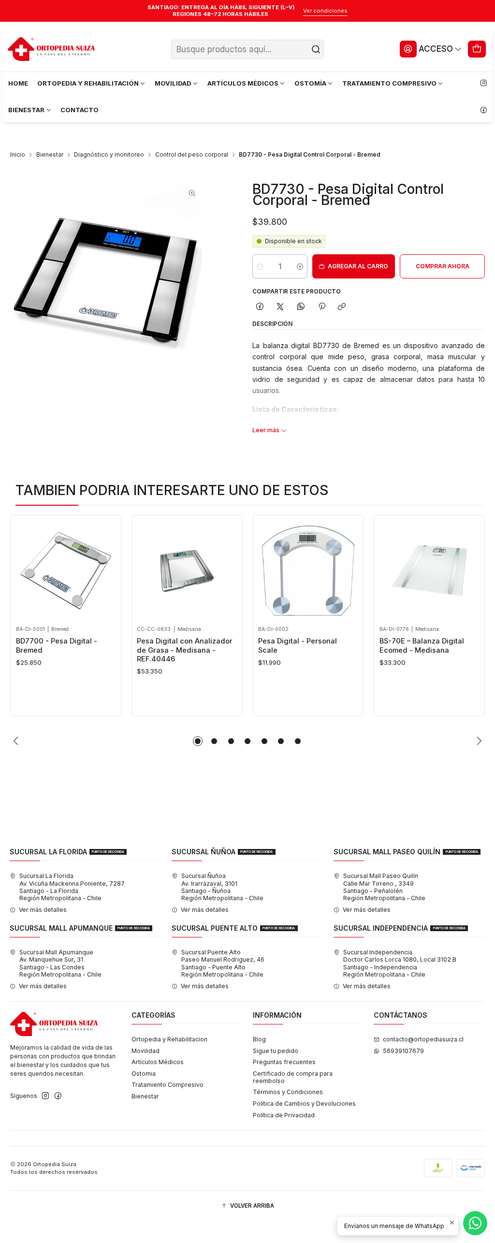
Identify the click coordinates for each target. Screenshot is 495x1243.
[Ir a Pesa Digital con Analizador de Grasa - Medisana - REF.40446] (82, 571)
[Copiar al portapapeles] (342, 307)
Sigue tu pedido (275, 1050)
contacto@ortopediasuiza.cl (423, 1039)
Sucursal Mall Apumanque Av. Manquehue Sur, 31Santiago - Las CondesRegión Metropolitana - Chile (60, 963)
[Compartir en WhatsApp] (301, 307)
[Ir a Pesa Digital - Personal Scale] (204, 571)
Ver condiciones (325, 10)
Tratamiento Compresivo (167, 1084)
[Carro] (477, 49)
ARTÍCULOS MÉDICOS (242, 83)
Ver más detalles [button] (43, 909)
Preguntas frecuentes (284, 1062)
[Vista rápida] (42, 568)
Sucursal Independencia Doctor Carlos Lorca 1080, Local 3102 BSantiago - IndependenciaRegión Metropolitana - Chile (399, 963)
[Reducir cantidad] (260, 266)
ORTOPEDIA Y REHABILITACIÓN (88, 83)
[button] (198, 741)
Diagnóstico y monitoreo (109, 155)
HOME (18, 83)
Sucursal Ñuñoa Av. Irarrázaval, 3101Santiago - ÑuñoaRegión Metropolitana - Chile (222, 887)
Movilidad (145, 1050)
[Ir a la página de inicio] (51, 49)
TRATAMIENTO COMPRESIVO (389, 83)
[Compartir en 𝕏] (280, 307)
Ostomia (143, 1073)
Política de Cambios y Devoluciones (304, 1103)
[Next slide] (477, 741)
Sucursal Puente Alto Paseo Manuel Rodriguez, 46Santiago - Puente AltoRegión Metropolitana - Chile (222, 963)
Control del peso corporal (191, 155)
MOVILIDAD (173, 83)
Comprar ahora (442, 266)
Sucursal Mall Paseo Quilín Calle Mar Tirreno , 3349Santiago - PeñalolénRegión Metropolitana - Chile (384, 887)
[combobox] (247, 49)
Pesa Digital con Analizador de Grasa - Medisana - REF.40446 (80, 650)
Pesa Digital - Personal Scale (193, 645)
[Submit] (315, 49)
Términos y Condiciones (288, 1092)
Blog (259, 1039)
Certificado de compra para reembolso (293, 1077)
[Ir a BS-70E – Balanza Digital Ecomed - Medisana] (325, 571)
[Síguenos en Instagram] (483, 84)
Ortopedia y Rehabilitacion (169, 1039)
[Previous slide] (17, 741)
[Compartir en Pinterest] (321, 307)
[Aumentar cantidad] (300, 266)
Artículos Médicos (157, 1062)
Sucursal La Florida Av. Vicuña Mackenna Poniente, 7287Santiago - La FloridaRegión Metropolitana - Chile (72, 887)
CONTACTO (79, 110)
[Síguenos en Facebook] (483, 110)
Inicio (17, 155)
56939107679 (403, 1050)
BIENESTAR (26, 110)
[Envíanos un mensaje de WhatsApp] (475, 1223)
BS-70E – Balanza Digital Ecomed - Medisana (317, 645)
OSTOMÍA (310, 83)
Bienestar (49, 155)
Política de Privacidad (284, 1115)
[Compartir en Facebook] (259, 307)
